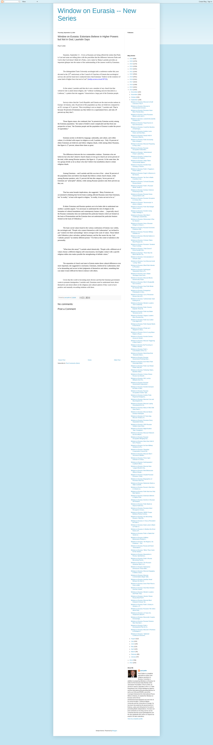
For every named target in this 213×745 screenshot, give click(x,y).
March (133, 651)
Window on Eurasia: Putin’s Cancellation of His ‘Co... (139, 349)
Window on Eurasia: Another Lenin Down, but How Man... (141, 132)
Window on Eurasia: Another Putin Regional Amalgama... (141, 395)
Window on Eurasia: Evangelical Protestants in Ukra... (140, 291)
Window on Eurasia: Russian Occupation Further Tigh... (139, 391)
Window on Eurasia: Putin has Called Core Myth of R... (142, 320)
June (132, 644)
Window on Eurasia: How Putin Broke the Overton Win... (142, 287)
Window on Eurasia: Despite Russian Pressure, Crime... (142, 475)
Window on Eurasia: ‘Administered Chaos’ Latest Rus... (141, 153)
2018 (131, 79)
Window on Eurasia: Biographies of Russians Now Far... (141, 479)
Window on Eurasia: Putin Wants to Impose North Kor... (141, 504)
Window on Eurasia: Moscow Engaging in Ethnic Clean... (143, 571)
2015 (131, 87)
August (133, 638)
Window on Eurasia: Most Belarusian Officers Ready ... (142, 471)
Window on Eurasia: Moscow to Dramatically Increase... (140, 107)
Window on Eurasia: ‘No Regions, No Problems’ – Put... (142, 542)
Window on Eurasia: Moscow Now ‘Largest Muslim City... (141, 467)
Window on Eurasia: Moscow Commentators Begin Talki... (140, 576)
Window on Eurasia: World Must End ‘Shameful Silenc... (142, 354)
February (134, 654)
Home (90, 360)
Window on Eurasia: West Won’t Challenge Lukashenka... (140, 215)
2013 (131, 660)
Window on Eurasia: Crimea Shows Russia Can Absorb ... (141, 375)
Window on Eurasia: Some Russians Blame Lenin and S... (142, 115)
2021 (131, 71)
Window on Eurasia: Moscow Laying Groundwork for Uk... (142, 404)
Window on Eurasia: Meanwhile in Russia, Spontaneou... (141, 555)
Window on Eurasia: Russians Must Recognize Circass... (141, 509)
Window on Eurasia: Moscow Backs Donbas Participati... (141, 412)
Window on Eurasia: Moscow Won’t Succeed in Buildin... (141, 454)
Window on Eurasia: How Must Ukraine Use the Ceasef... (142, 588)
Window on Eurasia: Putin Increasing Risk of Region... (142, 140)
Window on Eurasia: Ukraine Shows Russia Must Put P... (142, 597)
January (133, 657)
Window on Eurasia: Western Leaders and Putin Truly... (142, 592)
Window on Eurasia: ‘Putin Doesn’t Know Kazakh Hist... (141, 249)
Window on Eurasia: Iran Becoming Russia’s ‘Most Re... (141, 517)
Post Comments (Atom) (73, 363)
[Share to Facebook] (87, 298)
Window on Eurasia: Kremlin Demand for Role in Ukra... (142, 387)
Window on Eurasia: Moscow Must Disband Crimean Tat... (141, 601)
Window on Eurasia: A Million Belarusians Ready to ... (139, 538)
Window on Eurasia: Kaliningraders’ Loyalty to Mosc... (142, 463)
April (132, 649)
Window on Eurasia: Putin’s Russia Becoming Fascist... (141, 559)
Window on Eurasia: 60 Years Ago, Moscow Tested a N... (141, 416)
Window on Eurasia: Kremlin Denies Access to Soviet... (142, 337)
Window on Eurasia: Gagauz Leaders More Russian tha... (142, 316)
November (134, 94)
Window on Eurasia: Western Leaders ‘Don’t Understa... (142, 303)
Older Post (117, 360)
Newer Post (61, 360)
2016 (131, 84)
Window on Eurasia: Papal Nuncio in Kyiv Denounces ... (142, 123)
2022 (131, 69)
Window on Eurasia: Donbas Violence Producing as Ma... (142, 190)
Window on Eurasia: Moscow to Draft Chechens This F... (142, 102)
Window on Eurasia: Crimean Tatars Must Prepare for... (142, 241)
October (133, 97)
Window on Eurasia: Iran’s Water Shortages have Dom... (141, 274)
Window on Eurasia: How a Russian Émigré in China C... (142, 224)
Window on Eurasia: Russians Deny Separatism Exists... (142, 421)
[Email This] (81, 298)
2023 (131, 66)
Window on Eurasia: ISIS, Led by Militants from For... (141, 379)
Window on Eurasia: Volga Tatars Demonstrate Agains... (141, 161)
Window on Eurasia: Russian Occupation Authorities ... (139, 148)
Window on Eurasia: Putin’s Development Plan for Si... (139, 626)
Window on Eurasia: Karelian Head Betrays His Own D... (141, 580)
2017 (131, 82)
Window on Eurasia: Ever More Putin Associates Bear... (142, 362)
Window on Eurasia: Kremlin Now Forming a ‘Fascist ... (141, 165)
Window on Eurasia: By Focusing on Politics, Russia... (142, 345)
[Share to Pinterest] (89, 298)
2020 (131, 74)
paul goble (143, 670)
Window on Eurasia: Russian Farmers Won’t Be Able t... (142, 622)
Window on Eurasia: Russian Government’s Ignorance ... (140, 383)
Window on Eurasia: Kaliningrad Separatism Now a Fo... (140, 270)
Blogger (114, 730)
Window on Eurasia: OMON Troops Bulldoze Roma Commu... (141, 513)
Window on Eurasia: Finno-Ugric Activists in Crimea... (140, 458)
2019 (131, 77)
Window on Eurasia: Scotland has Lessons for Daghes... (141, 157)
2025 (131, 61)
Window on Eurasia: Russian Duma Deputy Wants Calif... (141, 195)
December (134, 92)
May (132, 646)
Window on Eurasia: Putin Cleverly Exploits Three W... (141, 308)
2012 (131, 663)
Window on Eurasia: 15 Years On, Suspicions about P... (141, 613)
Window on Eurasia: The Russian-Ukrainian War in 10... (141, 563)
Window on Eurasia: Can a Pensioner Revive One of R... (142, 295)
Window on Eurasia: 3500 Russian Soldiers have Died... (141, 425)
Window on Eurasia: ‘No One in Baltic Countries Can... (142, 178)
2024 (131, 64)
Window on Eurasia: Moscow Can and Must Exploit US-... (142, 400)
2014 (131, 89)
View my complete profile (135, 719)
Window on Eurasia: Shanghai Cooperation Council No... (140, 450)
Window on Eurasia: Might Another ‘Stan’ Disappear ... (141, 429)
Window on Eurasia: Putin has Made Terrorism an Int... (142, 312)
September (134, 100)
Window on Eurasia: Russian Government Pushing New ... (140, 358)
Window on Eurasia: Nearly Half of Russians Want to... (141, 136)
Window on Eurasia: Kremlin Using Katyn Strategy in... (141, 211)
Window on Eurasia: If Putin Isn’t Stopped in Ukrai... (140, 329)
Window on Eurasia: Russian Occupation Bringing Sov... (139, 437)
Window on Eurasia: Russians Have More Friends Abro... (142, 111)
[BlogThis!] (83, 298)
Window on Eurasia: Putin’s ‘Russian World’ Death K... (142, 186)
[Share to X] (85, 298)
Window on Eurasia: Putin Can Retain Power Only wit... (142, 366)
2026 (131, 58)
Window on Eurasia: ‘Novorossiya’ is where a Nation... (142, 203)
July (132, 641)
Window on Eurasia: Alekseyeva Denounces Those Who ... (140, 567)
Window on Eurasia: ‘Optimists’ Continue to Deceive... (140, 634)
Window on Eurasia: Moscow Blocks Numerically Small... (142, 278)
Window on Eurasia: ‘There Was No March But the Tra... (141, 253)
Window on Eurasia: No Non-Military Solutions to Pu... (142, 446)
